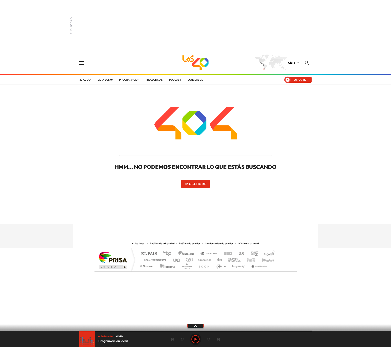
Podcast (175, 79)
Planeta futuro (250, 258)
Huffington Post (154, 258)
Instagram (179, 216)
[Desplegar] (195, 325)
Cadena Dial (220, 258)
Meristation (258, 265)
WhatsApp (220, 216)
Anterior (172, 339)
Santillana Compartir (209, 253)
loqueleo (239, 265)
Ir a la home (195, 184)
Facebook (203, 216)
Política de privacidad (162, 243)
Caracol (268, 253)
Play (195, 339)
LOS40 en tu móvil (248, 243)
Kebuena (264, 258)
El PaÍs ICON (204, 265)
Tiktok (171, 216)
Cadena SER (227, 253)
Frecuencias (154, 79)
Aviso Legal (138, 243)
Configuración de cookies (219, 243)
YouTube (187, 216)
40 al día (85, 79)
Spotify (212, 216)
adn (253, 253)
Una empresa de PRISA (112, 257)
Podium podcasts (186, 265)
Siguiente (218, 339)
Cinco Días (204, 258)
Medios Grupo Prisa (112, 267)
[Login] (307, 62)
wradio (188, 258)
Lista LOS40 (105, 79)
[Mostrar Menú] (84, 62)
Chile (291, 63)
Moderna (166, 265)
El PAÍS (149, 253)
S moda (221, 265)
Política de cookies (189, 243)
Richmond (146, 265)
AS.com (239, 253)
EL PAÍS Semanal (234, 258)
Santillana (187, 253)
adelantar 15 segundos (208, 339)
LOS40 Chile (195, 62)
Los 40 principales (168, 253)
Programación (129, 79)
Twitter (195, 216)
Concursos (195, 79)
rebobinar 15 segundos (182, 339)
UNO (177, 258)
